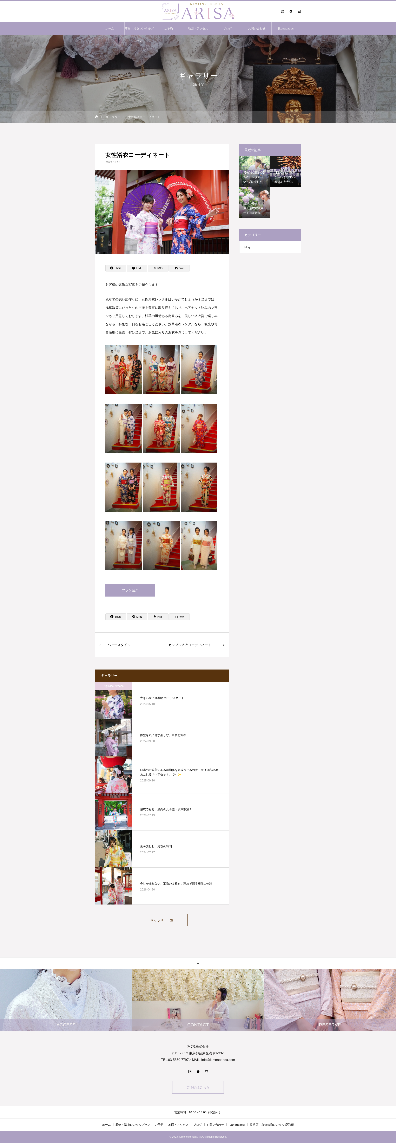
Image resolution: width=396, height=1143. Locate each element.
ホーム (109, 28)
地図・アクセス (198, 28)
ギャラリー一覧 (161, 920)
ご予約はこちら (198, 1087)
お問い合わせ (256, 28)
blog (247, 247)
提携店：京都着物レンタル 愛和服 (272, 1124)
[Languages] (286, 28)
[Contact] (299, 11)
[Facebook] (291, 11)
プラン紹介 (130, 590)
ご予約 (168, 28)
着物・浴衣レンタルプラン (139, 31)
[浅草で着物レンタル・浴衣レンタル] (198, 11)
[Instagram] (282, 11)
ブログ (227, 28)
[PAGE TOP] (198, 963)
